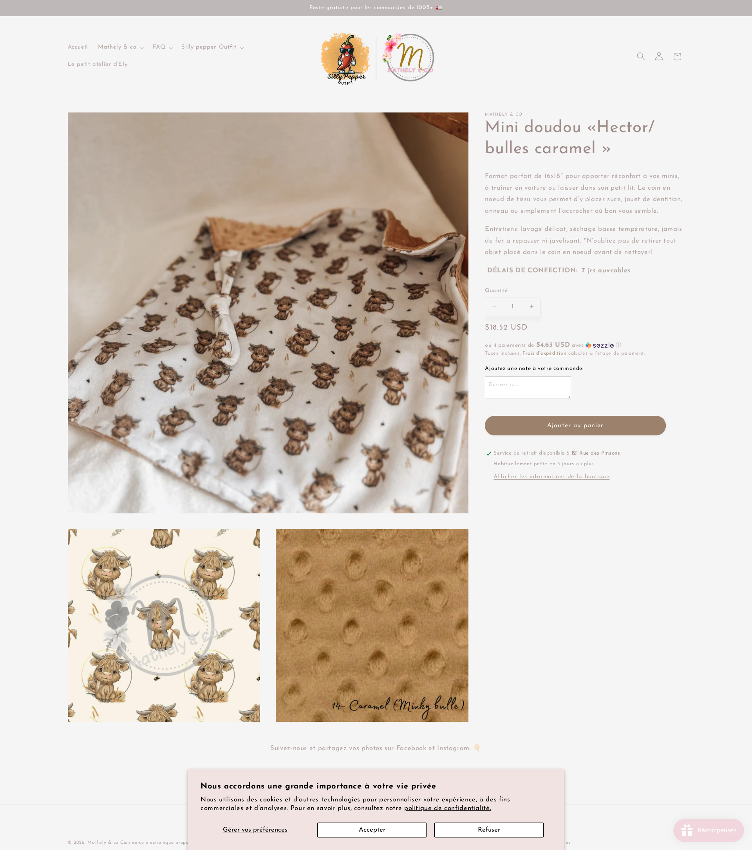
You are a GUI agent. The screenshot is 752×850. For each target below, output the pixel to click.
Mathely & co (102, 842)
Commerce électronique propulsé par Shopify (172, 842)
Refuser (489, 829)
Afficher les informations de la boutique (551, 477)
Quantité (496, 290)
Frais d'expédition (544, 353)
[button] (120, 47)
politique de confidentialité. (447, 808)
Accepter (372, 829)
